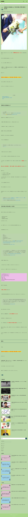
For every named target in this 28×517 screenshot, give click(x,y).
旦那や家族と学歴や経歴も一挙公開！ (7, 97)
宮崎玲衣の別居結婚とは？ (5, 96)
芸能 (2, 450)
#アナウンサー (21, 197)
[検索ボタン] (23, 1)
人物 (2, 9)
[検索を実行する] (26, 438)
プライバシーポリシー (15, 514)
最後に (3, 98)
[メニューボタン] (26, 1)
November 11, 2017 (14, 114)
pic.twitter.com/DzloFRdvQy (17, 253)
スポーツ (3, 445)
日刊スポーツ (5, 146)
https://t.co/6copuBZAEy (11, 253)
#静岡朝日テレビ (13, 197)
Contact (11, 514)
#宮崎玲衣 (17, 197)
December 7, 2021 (12, 244)
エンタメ (3, 443)
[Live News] (2, 1)
